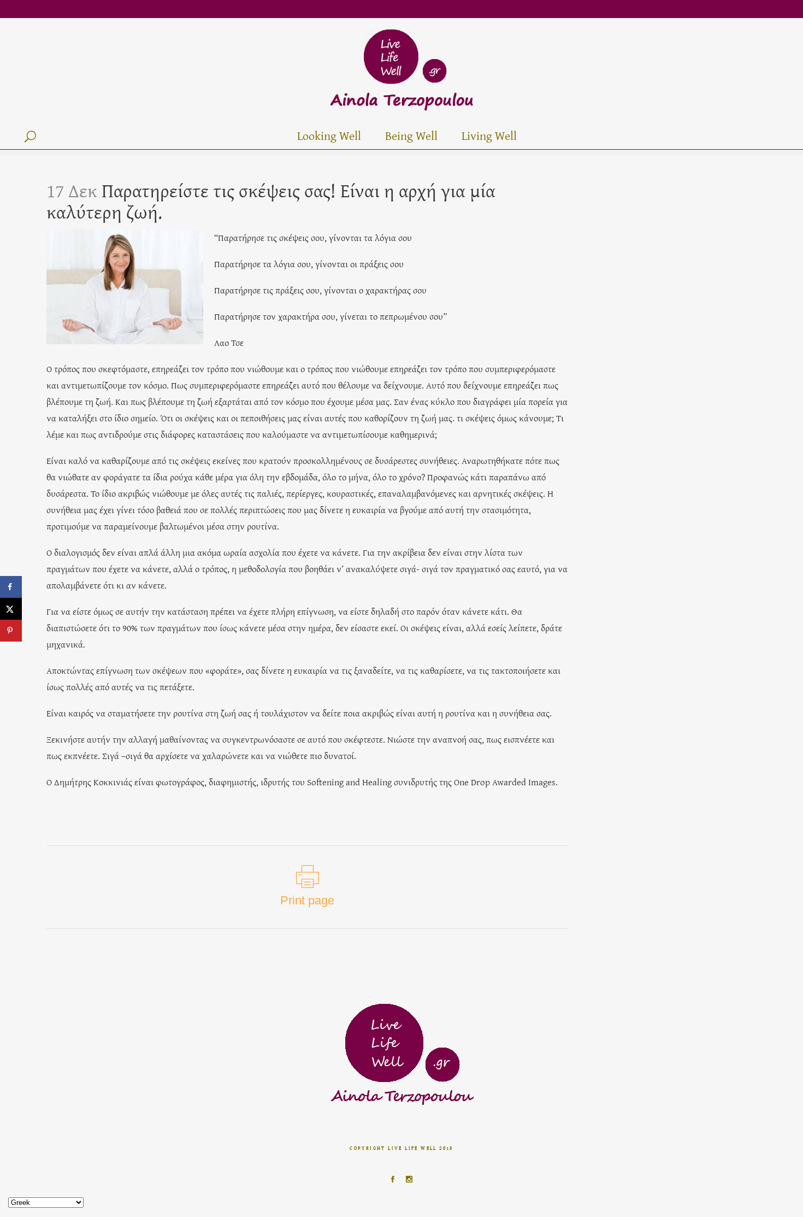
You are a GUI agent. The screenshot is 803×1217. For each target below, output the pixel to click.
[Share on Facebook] (11, 587)
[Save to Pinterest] (11, 631)
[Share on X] (11, 609)
